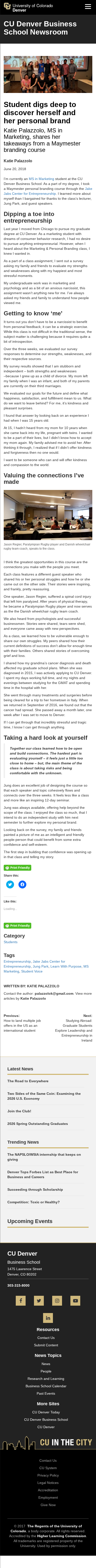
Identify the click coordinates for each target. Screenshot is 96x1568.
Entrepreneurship (17, 961)
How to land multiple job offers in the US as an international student (22, 1025)
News (46, 1364)
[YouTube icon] (75, 1301)
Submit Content (46, 1345)
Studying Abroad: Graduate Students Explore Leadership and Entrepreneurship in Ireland (73, 1030)
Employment (48, 1497)
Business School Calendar (46, 1386)
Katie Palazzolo (33, 998)
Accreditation (48, 1490)
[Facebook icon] (20, 1301)
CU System (48, 1468)
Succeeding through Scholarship (35, 1189)
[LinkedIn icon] (48, 1318)
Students (10, 942)
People (46, 1371)
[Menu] (88, 6)
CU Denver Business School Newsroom (40, 28)
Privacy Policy (48, 1475)
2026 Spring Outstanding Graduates (37, 1124)
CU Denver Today (46, 1412)
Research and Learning (46, 1379)
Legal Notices (48, 1483)
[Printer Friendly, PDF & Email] (17, 867)
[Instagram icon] (57, 1301)
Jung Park (40, 966)
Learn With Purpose (65, 966)
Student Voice (32, 971)
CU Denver (46, 1427)
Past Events (46, 1393)
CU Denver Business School (46, 1420)
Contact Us (46, 1338)
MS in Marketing (41, 179)
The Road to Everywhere (27, 1081)
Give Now (48, 1505)
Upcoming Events (29, 1221)
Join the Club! (19, 1111)
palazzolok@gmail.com (54, 993)
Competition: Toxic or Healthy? (33, 1202)
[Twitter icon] (39, 1301)
